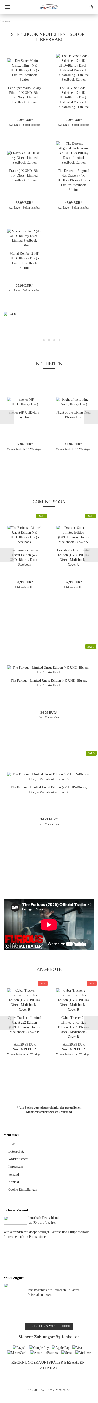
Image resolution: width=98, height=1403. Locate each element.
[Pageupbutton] (85, 1396)
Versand (66, 1111)
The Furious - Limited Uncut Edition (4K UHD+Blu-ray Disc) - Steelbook (24, 557)
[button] (11, 328)
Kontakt (13, 1182)
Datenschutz (16, 1151)
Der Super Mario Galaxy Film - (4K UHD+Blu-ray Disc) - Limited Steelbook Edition (24, 95)
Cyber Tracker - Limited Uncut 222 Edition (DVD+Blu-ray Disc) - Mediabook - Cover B (24, 1025)
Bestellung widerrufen (49, 1326)
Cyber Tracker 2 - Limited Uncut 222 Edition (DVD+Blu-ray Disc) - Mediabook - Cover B (73, 1027)
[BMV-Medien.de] (49, 7)
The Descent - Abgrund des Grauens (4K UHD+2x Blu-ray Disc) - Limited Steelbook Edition (73, 180)
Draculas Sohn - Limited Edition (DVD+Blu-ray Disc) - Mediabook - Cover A (73, 557)
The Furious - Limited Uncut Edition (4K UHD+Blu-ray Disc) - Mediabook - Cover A (49, 790)
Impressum (15, 1166)
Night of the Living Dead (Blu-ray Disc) (73, 415)
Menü (7, 7)
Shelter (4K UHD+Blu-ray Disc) (24, 415)
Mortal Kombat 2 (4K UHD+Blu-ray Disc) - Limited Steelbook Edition (24, 261)
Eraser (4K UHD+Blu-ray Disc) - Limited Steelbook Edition (24, 175)
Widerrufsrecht (18, 1159)
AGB (11, 1144)
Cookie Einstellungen (22, 1189)
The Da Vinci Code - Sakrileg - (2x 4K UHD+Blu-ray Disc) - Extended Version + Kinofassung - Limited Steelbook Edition (73, 97)
